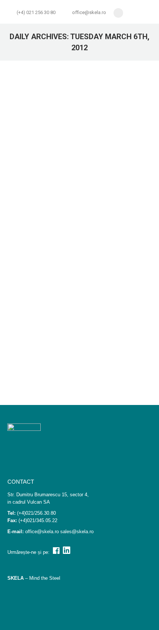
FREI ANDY (35, 199)
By (71, 214)
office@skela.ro (89, 12)
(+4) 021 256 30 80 (36, 12)
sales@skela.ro (77, 531)
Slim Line (32, 214)
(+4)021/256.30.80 (36, 513)
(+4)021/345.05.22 (37, 520)
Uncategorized (42, 362)
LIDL (24, 347)
